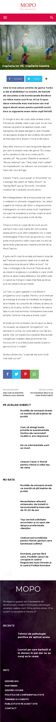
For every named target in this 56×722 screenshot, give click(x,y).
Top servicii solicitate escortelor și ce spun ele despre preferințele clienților (35, 524)
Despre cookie (14, 690)
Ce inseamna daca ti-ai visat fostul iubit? (41, 394)
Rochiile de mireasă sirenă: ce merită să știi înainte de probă (36, 413)
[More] (46, 79)
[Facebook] (7, 374)
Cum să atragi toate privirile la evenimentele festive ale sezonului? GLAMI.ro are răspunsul (34, 432)
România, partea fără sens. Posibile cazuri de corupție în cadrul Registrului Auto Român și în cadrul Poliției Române (35, 559)
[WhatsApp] (34, 374)
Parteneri (11, 685)
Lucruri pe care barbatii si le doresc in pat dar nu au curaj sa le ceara (34, 653)
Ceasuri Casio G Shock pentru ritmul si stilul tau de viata (35, 464)
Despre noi (12, 681)
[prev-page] (5, 574)
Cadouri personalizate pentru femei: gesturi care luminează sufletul (36, 540)
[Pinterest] (25, 374)
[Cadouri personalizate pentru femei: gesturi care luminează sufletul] (10, 542)
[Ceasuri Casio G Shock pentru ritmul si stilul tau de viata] (10, 466)
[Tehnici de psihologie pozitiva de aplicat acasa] (9, 638)
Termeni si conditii (17, 699)
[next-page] (9, 574)
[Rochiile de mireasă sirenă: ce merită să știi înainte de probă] (10, 415)
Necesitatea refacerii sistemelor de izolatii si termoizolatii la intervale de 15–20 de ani (35, 506)
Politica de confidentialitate (24, 694)
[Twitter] (16, 374)
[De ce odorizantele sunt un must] (10, 449)
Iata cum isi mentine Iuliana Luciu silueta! (13, 394)
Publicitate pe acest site (21, 703)
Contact (11, 708)
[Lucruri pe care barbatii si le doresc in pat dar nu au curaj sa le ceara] (9, 653)
